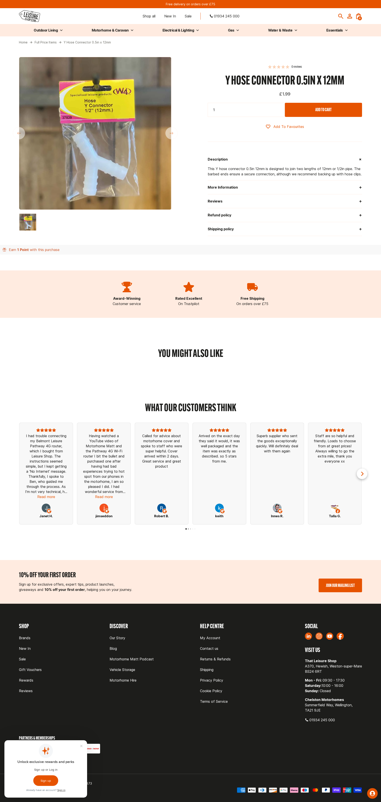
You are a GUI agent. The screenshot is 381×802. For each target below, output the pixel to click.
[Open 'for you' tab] (372, 793)
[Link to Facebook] (340, 636)
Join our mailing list (340, 585)
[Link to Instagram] (319, 636)
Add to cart (323, 109)
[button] (358, 16)
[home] (29, 16)
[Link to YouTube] (329, 636)
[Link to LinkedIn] (308, 636)
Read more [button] (46, 497)
